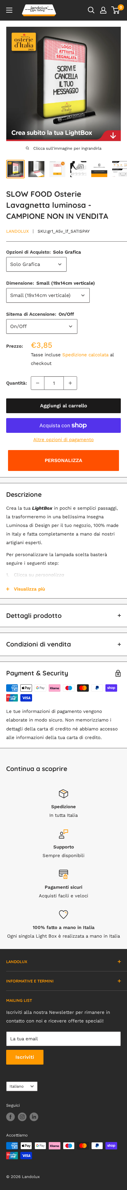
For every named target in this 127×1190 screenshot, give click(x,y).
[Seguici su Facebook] (10, 1117)
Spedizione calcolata (85, 355)
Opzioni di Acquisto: (43, 252)
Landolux (17, 231)
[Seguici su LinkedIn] (34, 1117)
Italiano (17, 1086)
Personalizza (63, 460)
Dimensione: (50, 283)
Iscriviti (24, 1057)
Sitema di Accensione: (40, 314)
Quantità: (16, 383)
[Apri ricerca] (91, 10)
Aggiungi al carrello (63, 406)
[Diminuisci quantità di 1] (37, 383)
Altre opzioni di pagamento (63, 439)
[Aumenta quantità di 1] (70, 383)
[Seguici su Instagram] (22, 1117)
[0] (116, 10)
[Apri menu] (9, 10)
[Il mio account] (103, 10)
